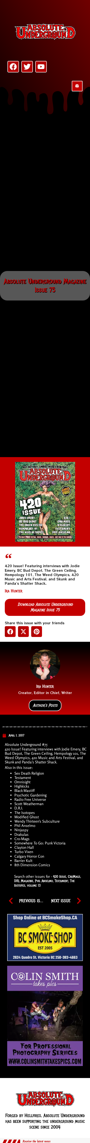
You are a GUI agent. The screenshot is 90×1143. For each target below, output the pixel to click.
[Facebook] (13, 66)
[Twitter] (27, 66)
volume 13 (34, 885)
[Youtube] (41, 66)
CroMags (74, 876)
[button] (10, 631)
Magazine (27, 880)
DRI (16, 880)
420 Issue (59, 876)
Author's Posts (45, 705)
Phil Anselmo (44, 880)
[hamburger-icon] (77, 86)
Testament (61, 880)
